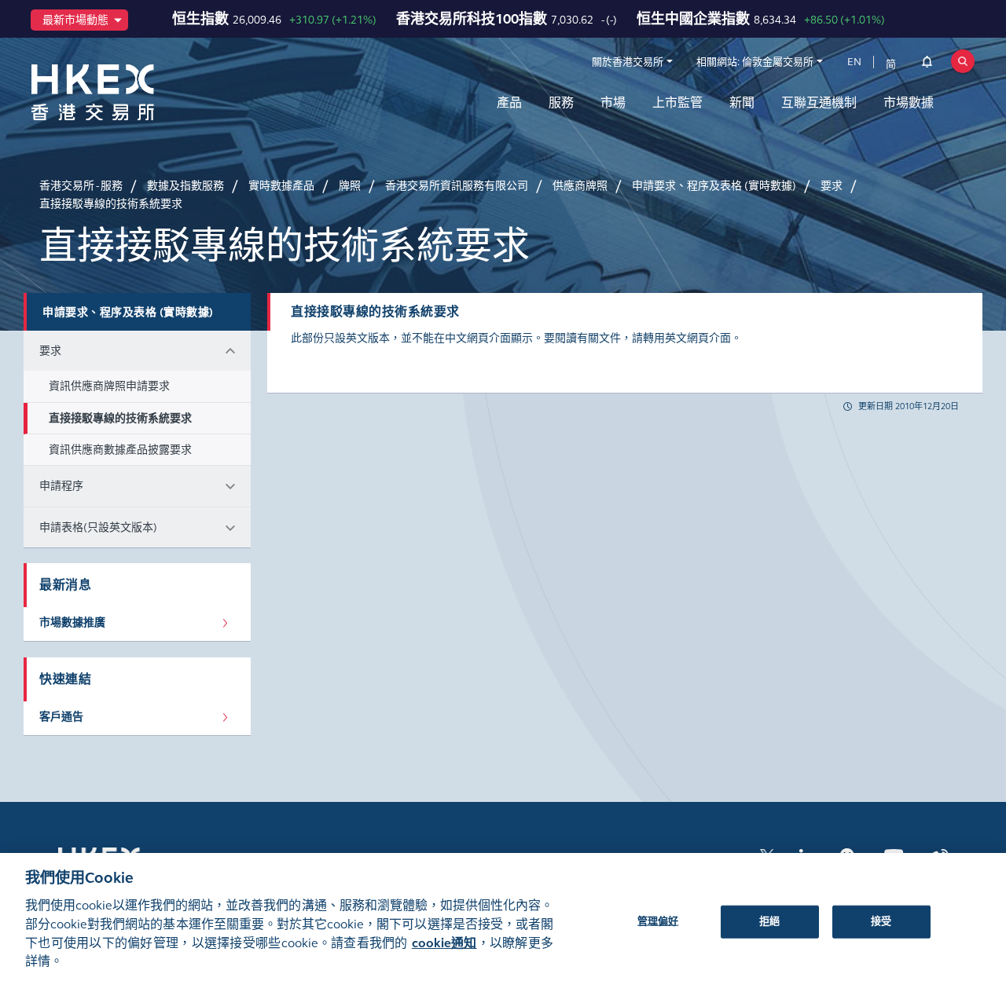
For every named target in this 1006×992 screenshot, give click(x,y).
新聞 (741, 102)
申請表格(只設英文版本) (98, 527)
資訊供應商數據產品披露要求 (120, 449)
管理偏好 (658, 920)
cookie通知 (444, 942)
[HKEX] (133, 92)
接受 (881, 920)
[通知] (927, 64)
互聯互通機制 (819, 102)
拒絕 (769, 920)
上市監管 (677, 102)
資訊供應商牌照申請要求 (109, 386)
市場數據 (908, 102)
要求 (50, 350)
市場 (613, 102)
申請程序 (61, 485)
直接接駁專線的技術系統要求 (120, 418)
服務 (561, 102)
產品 (509, 102)
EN (854, 62)
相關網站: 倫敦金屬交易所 (754, 62)
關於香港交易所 (627, 62)
